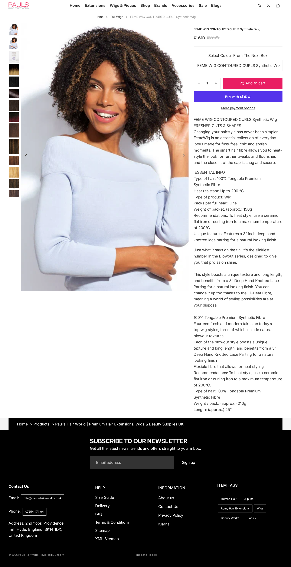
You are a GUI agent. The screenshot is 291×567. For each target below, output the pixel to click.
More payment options (238, 108)
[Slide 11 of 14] (14, 160)
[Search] (259, 5)
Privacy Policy (170, 515)
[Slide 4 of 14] (14, 69)
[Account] (268, 5)
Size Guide (104, 497)
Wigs (260, 508)
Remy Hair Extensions (235, 508)
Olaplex (251, 518)
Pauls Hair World (28, 554)
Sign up (188, 462)
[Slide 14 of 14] (14, 193)
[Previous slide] (26, 157)
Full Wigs (117, 17)
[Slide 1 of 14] (14, 29)
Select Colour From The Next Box (238, 55)
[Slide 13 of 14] (14, 184)
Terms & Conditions (112, 522)
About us (166, 498)
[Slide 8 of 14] (14, 117)
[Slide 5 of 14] (14, 82)
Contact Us (168, 506)
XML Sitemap (107, 539)
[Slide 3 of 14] (14, 57)
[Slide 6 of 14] (14, 93)
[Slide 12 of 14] (14, 172)
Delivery (102, 505)
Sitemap (102, 530)
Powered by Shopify (52, 554)
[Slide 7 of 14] (14, 105)
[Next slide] (184, 157)
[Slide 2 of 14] (14, 43)
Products (41, 424)
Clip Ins (249, 498)
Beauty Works (230, 518)
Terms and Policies (145, 554)
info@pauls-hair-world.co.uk (43, 498)
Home (99, 17)
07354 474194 (34, 511)
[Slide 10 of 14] (14, 146)
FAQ (98, 514)
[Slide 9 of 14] (14, 130)
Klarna (164, 524)
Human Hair (228, 498)
